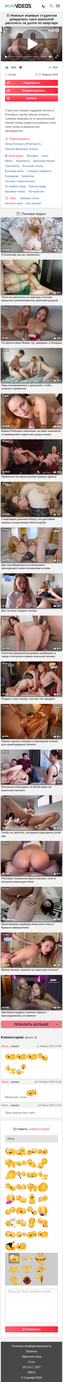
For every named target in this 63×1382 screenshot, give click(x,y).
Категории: (16, 155)
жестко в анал (14, 203)
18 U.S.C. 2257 (31, 1367)
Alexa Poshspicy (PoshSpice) (22, 143)
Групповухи (12, 166)
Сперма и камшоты (39, 171)
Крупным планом (44, 160)
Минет (9, 160)
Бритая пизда (37, 186)
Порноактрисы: (19, 138)
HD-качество (36, 191)
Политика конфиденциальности (31, 1346)
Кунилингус (23, 160)
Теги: (13, 198)
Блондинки (12, 176)
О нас (31, 1361)
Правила (31, 1351)
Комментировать (33, 90)
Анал (44, 155)
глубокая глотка (29, 198)
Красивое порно (15, 191)
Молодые (32, 155)
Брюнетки (28, 176)
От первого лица (15, 186)
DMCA (32, 1372)
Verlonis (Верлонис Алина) (21, 149)
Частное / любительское (20, 181)
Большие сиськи (33, 166)
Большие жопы (14, 171)
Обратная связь (31, 1356)
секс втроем (33, 203)
